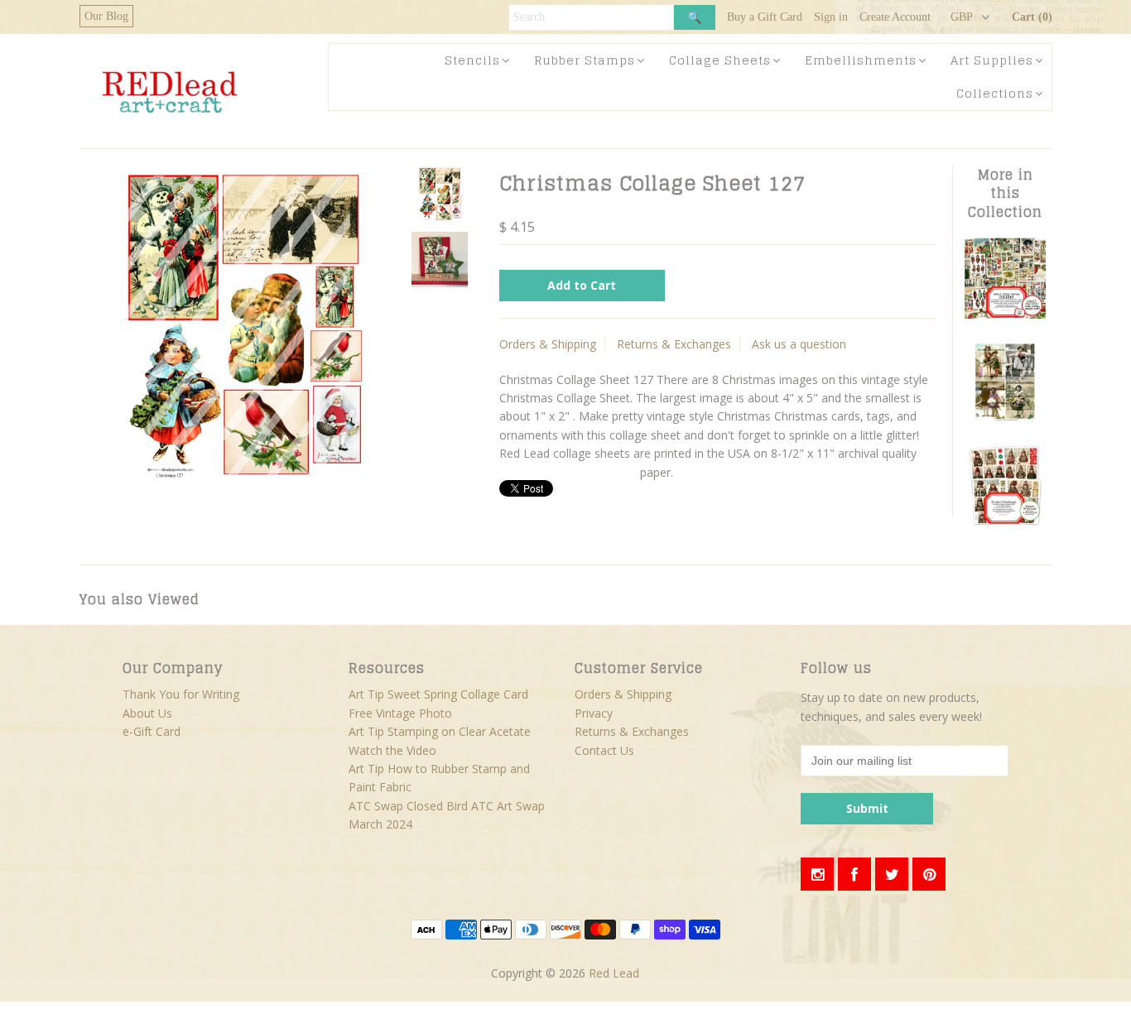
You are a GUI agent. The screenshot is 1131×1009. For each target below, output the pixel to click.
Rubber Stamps (584, 60)
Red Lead (614, 973)
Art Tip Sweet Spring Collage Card (438, 694)
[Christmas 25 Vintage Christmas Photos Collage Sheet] (1005, 417)
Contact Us (604, 750)
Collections (994, 93)
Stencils (472, 60)
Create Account (895, 17)
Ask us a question (799, 344)
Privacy (594, 713)
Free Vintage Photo (400, 713)
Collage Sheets (720, 60)
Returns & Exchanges (674, 344)
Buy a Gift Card (764, 17)
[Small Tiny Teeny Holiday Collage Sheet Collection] (1005, 314)
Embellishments (861, 60)
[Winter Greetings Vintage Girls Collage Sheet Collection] (1005, 521)
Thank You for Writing (181, 694)
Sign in (831, 17)
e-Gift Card (151, 731)
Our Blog (106, 16)
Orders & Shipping (547, 344)
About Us (147, 713)
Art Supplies (992, 60)
